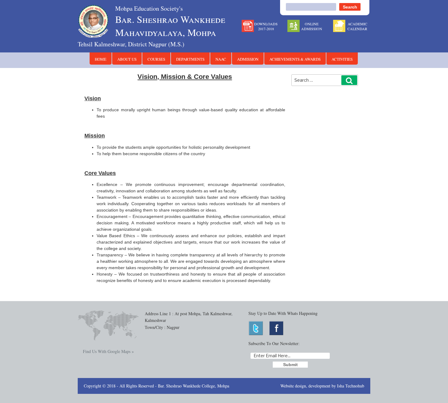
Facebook (276, 328)
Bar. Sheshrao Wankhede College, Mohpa (193, 386)
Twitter (255, 328)
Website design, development (305, 386)
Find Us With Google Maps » (108, 351)
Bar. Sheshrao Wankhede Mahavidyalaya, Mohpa (170, 21)
